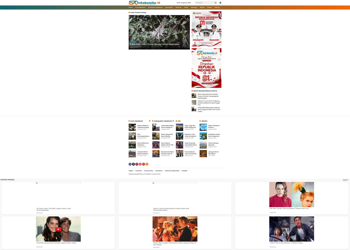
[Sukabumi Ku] (145, 3)
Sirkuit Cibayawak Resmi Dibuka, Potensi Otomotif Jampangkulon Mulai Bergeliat (208, 96)
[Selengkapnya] (149, 121)
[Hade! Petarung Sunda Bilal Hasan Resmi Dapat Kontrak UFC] (179, 144)
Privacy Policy (148, 171)
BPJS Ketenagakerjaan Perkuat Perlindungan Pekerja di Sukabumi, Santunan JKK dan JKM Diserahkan (143, 135)
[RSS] (146, 164)
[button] (215, 2)
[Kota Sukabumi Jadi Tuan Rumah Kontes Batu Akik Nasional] (179, 153)
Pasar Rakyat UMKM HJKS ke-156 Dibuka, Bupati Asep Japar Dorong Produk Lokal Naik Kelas (167, 144)
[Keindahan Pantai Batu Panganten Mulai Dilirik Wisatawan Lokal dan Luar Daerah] (203, 136)
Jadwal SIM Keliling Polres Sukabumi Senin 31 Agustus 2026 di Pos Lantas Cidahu (209, 109)
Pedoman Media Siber (172, 171)
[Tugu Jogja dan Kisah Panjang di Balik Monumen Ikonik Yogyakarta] (179, 127)
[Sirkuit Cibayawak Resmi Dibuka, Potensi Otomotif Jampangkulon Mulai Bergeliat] (156, 136)
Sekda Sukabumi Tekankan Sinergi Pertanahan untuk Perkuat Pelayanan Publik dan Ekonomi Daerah (143, 126)
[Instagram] (140, 164)
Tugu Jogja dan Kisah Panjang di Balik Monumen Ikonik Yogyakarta (191, 126)
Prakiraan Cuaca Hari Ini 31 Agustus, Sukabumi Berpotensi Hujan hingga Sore (209, 103)
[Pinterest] (136, 164)
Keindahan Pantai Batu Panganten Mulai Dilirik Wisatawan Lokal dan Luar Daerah (214, 135)
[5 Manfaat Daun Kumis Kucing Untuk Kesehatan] (159, 32)
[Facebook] (130, 164)
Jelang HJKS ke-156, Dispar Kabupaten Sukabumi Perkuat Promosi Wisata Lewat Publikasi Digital (214, 153)
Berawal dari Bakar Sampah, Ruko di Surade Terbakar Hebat (167, 153)
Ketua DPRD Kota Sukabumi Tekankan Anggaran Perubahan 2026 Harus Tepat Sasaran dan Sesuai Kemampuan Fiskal (143, 144)
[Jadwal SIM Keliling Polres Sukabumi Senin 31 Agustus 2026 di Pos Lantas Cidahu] (156, 127)
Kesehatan (133, 42)
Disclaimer (159, 171)
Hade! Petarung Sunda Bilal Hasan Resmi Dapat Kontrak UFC (191, 144)
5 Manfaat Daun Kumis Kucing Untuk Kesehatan (155, 44)
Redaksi (184, 171)
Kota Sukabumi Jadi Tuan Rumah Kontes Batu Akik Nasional (190, 153)
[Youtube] (143, 164)
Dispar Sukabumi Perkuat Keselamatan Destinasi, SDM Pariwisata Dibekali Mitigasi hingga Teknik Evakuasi (214, 126)
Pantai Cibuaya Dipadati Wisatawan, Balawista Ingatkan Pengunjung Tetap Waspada (214, 144)
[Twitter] (133, 164)
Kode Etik (139, 171)
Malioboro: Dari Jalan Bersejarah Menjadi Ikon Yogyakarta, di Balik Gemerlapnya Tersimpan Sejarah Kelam (191, 135)
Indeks (131, 171)
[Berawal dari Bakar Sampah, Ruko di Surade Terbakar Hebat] (156, 153)
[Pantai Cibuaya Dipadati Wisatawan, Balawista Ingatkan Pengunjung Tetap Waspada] (203, 144)
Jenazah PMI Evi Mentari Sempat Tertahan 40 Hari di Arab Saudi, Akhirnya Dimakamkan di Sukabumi (143, 153)
